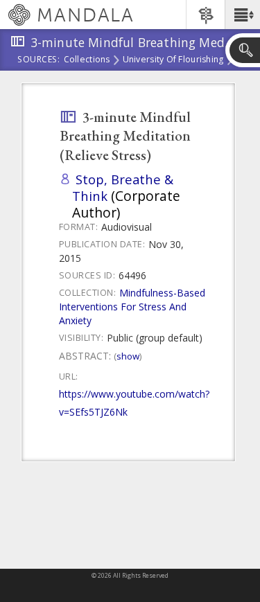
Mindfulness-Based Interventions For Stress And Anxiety (132, 306)
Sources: (38, 60)
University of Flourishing (173, 60)
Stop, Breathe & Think (122, 187)
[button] (242, 14)
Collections (87, 60)
